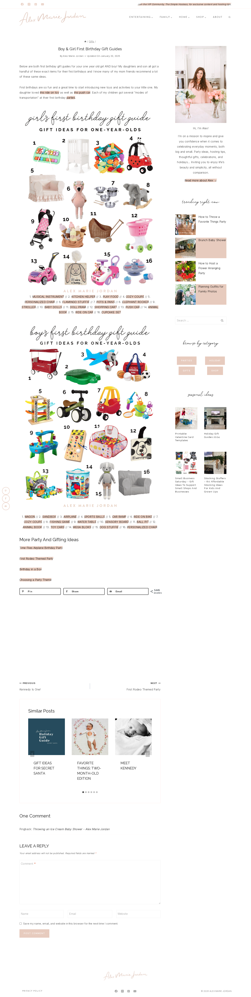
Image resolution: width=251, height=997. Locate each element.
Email (72, 913)
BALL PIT (143, 522)
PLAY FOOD (111, 296)
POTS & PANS (105, 302)
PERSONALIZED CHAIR (40, 302)
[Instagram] (29, 4)
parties (71, 97)
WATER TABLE (86, 522)
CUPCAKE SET (111, 312)
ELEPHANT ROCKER (135, 302)
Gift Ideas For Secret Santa (44, 768)
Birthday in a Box (30, 569)
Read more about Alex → (201, 180)
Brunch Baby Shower (212, 240)
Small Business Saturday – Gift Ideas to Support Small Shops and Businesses (186, 485)
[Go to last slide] (32, 754)
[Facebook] (22, 4)
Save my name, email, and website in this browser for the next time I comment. (70, 923)
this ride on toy (49, 92)
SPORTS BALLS (94, 516)
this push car (82, 92)
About (217, 17)
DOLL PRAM (78, 307)
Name (24, 913)
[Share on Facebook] (6, 498)
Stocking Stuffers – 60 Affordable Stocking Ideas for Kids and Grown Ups (215, 485)
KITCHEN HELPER (83, 296)
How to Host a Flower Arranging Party (209, 268)
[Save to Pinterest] (6, 491)
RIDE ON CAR (84, 312)
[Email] (42, 4)
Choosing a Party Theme (35, 580)
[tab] (83, 792)
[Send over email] (6, 506)
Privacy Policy (32, 991)
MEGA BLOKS (82, 527)
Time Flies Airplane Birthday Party (41, 548)
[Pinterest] (35, 4)
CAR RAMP (119, 516)
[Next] (148, 754)
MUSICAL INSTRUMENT (48, 296)
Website (123, 913)
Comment (28, 863)
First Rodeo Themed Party (36, 558)
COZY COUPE (135, 296)
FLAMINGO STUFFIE (75, 302)
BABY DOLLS (53, 307)
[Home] (85, 41)
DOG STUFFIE (109, 527)
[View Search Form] (229, 17)
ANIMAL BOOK (32, 527)
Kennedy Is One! (30, 686)
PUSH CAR (133, 307)
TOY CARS (58, 527)
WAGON (30, 516)
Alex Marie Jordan (73, 56)
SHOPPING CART (105, 307)
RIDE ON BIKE (143, 516)
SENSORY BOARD (117, 522)
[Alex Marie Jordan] (52, 18)
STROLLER (29, 307)
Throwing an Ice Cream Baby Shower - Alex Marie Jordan (71, 829)
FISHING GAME (60, 522)
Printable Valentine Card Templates (184, 437)
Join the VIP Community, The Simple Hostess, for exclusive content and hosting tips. (185, 4)
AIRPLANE (70, 516)
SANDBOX (49, 516)
